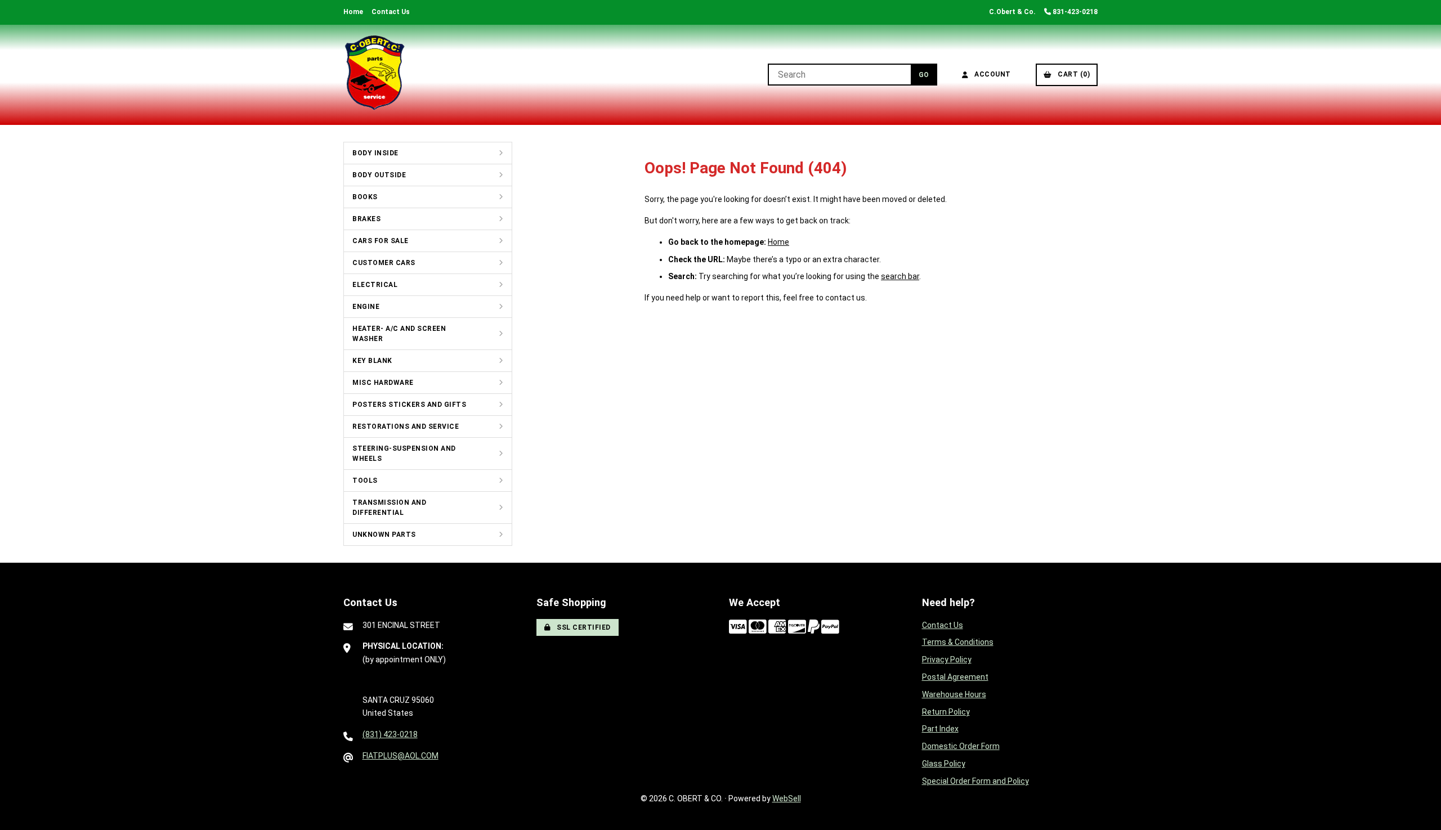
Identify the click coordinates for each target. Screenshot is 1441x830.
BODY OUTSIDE (379, 175)
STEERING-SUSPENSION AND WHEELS (404, 454)
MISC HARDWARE (383, 383)
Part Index (940, 728)
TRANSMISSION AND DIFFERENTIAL (389, 508)
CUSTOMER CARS (383, 263)
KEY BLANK (372, 361)
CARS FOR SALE (380, 241)
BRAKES (366, 219)
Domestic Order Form (961, 746)
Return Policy (946, 711)
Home (353, 12)
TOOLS (365, 480)
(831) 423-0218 (390, 734)
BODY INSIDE (375, 153)
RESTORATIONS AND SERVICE (405, 426)
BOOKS (365, 197)
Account (990, 74)
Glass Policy (943, 763)
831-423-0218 (1074, 12)
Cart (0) (1072, 74)
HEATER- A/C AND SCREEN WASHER (399, 334)
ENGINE (365, 307)
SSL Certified (582, 627)
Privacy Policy (947, 659)
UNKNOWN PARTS (384, 535)
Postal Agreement (955, 676)
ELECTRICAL (374, 285)
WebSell (786, 798)
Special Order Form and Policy (975, 781)
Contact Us (391, 12)
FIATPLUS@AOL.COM (400, 755)
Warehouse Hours (954, 694)
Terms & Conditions (958, 642)
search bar (900, 276)
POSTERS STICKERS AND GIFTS (409, 405)
